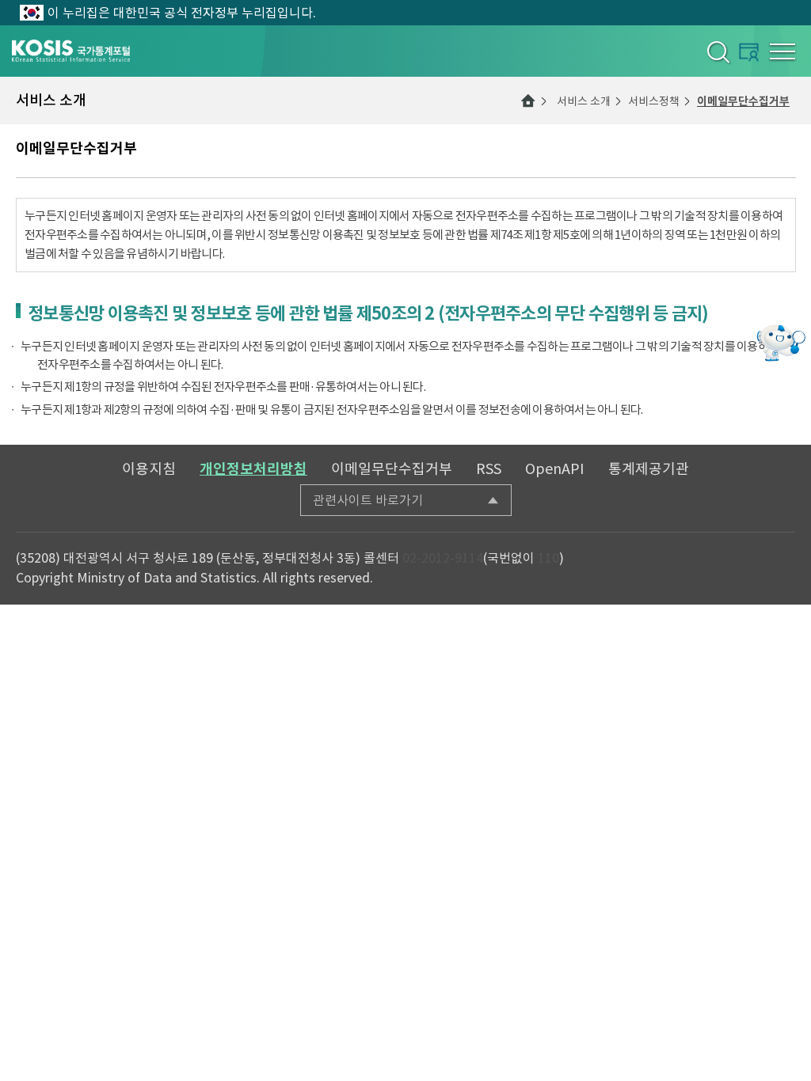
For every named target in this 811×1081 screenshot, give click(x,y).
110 (548, 558)
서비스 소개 (584, 101)
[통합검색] (717, 51)
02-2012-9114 (442, 558)
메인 (528, 100)
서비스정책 (654, 101)
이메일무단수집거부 (743, 101)
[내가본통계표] (749, 52)
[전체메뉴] (782, 51)
